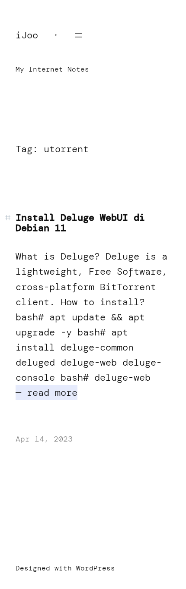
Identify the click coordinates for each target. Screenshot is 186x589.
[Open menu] (79, 35)
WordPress (95, 568)
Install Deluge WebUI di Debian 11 (80, 223)
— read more (46, 392)
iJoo (27, 35)
